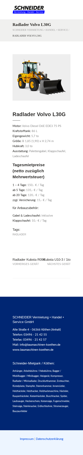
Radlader (19, 234)
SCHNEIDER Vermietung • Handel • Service (40, 29)
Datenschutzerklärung (49, 439)
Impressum (27, 439)
